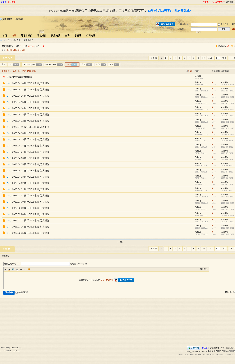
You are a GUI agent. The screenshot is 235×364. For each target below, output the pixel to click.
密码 (182, 29)
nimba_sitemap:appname (196, 351)
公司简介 (218, 351)
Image (13, 269)
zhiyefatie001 (19, 50)
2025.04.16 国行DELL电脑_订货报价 (30, 95)
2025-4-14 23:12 (227, 109)
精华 (29, 71)
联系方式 (226, 351)
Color (9, 269)
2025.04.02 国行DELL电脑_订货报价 (30, 183)
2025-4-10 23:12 (227, 134)
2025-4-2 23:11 (227, 184)
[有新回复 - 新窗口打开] (4, 83)
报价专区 (16, 40)
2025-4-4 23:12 (227, 172)
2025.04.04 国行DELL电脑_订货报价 (30, 170)
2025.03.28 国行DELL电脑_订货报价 (30, 214)
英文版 (3, 2)
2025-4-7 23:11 (227, 153)
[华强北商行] (6, 19)
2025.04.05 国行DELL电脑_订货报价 (30, 164)
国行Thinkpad (32, 64)
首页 (4, 35)
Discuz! (14, 348)
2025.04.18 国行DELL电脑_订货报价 (30, 83)
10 (203, 58)
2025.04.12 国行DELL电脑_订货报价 (30, 120)
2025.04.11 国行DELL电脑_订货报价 (30, 127)
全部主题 (5, 71)
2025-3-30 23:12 (227, 203)
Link (17, 269)
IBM (13, 64)
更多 (34, 71)
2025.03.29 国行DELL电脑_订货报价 (30, 208)
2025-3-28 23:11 (227, 215)
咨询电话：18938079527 (214, 2)
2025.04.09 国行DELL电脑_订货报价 (30, 139)
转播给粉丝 (23, 292)
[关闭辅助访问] (201, 2)
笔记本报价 (26, 35)
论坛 (14, 35)
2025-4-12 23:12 (227, 122)
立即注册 (110, 280)
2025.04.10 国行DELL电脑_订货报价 (30, 133)
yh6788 (198, 76)
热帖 (24, 71)
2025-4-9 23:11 (227, 141)
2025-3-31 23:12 (227, 197)
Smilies (29, 269)
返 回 (155, 58)
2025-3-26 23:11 (227, 228)
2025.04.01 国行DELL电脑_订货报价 (30, 189)
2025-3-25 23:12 (227, 234)
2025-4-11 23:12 (227, 128)
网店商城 (55, 35)
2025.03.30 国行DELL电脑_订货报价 (30, 201)
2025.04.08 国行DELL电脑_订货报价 (30, 145)
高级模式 (204, 269)
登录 (102, 280)
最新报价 (19, 19)
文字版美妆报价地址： (23, 77)
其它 (113, 64)
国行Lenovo (53, 64)
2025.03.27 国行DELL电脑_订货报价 (30, 220)
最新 (15, 71)
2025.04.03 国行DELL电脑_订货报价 (30, 177)
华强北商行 (1, 40)
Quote (21, 269)
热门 (19, 71)
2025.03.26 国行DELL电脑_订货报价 (30, 226)
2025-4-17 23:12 (227, 91)
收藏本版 (223, 46)
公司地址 (90, 35)
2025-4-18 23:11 (227, 85)
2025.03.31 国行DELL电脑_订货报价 (30, 195)
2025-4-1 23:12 (227, 191)
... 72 (210, 58)
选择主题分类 (10, 264)
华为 (100, 64)
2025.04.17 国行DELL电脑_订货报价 (30, 89)
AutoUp (198, 82)
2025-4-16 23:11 (227, 97)
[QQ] (193, 348)
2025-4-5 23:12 (227, 166)
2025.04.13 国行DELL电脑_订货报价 (30, 114)
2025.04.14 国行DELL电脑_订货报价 (30, 108)
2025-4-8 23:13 (227, 147)
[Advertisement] (120, 322)
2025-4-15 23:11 (227, 103)
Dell (72, 64)
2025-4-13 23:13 (227, 116)
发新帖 (6, 57)
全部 (3, 64)
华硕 (87, 64)
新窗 (190, 71)
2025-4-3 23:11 (227, 178)
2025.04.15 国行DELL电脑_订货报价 (30, 102)
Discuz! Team (15, 351)
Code (25, 269)
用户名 (183, 24)
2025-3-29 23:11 (227, 209)
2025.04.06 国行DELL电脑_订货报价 (30, 158)
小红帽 (9, 50)
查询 (67, 35)
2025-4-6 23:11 (227, 159)
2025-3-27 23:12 (227, 222)
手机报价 (41, 35)
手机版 (205, 348)
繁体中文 (11, 2)
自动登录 (224, 24)
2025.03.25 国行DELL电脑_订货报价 (30, 233)
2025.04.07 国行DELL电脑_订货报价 (30, 152)
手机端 (77, 35)
